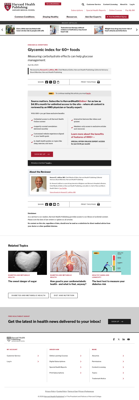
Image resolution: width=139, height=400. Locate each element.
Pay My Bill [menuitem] (130, 10)
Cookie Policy (62, 391)
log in (88, 93)
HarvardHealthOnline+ (53, 4)
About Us (123, 4)
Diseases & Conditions (38, 45)
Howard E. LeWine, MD (49, 70)
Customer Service (94, 4)
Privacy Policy (50, 391)
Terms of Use (73, 391)
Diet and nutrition (64, 295)
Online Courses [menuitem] (115, 10)
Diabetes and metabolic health (28, 295)
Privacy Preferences (86, 391)
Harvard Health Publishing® (54, 396)
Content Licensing (110, 4)
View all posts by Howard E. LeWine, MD (63, 192)
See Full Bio (63, 188)
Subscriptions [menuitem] (77, 10)
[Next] (135, 29)
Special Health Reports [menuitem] (96, 10)
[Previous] (3, 29)
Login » (49, 163)
